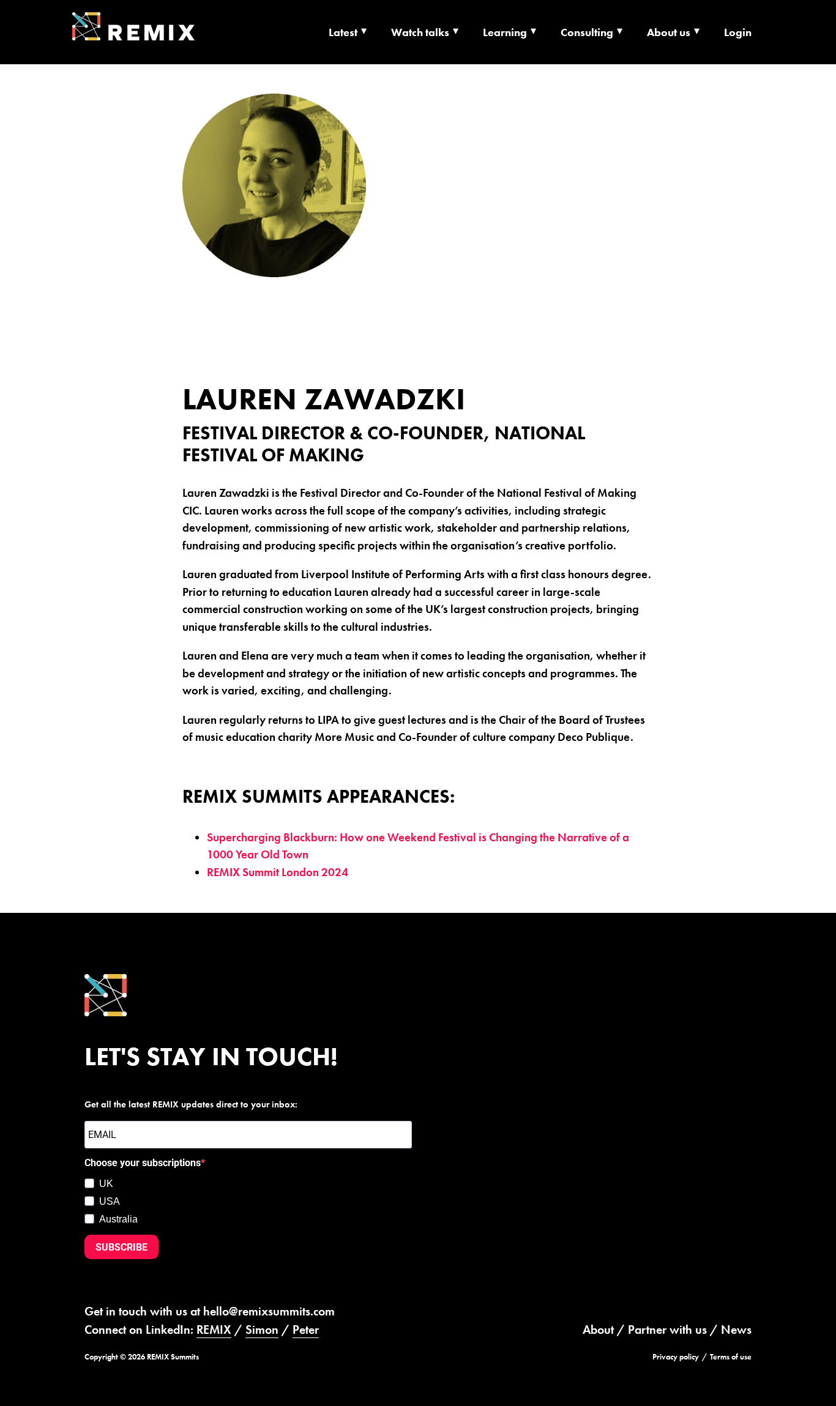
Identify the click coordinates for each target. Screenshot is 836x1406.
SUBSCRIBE (121, 1247)
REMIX (213, 1329)
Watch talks (420, 32)
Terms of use (731, 1357)
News (736, 1329)
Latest (343, 32)
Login (738, 32)
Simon (261, 1329)
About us (668, 32)
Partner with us (667, 1329)
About (598, 1329)
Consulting (587, 32)
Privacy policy (675, 1357)
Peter (306, 1329)
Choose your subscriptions (142, 1163)
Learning (505, 32)
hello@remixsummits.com (269, 1311)
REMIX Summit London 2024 (277, 872)
